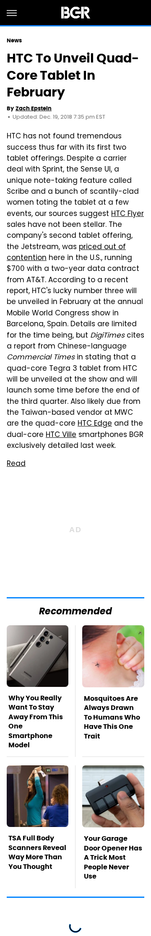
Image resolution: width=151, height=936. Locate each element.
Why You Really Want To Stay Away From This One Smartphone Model (35, 721)
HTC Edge (95, 424)
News (14, 40)
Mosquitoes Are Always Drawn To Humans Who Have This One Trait (112, 717)
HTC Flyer (127, 214)
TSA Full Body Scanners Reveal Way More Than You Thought (37, 852)
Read (16, 464)
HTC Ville (61, 435)
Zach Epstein (34, 108)
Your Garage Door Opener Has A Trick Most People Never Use (113, 857)
